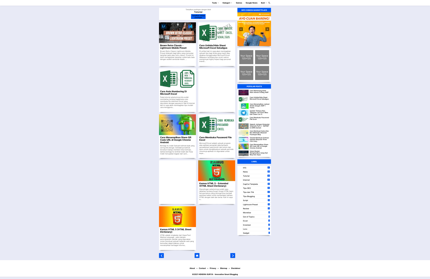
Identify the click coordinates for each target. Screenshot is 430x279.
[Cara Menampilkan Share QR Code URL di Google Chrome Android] (177, 124)
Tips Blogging (249, 196)
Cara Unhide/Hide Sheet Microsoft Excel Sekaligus (213, 46)
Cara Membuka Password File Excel (215, 138)
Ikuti (263, 3)
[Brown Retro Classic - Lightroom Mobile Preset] (177, 32)
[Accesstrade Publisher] (254, 29)
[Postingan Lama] (232, 255)
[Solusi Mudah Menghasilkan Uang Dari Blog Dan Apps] (244, 153)
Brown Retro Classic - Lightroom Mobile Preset (173, 46)
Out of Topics (249, 217)
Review (246, 208)
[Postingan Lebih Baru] (161, 255)
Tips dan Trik (248, 192)
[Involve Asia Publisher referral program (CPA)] (246, 57)
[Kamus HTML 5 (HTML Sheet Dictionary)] (177, 216)
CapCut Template (250, 184)
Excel (245, 221)
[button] (241, 29)
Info (244, 168)
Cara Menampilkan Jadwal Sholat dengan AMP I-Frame (259, 105)
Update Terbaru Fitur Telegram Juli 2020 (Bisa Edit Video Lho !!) (259, 112)
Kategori (226, 3)
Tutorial (246, 176)
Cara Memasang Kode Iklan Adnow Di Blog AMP (259, 91)
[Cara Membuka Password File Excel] (216, 124)
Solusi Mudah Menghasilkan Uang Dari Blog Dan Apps (259, 152)
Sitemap (223, 268)
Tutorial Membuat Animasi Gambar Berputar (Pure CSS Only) (259, 139)
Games (239, 3)
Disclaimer (235, 268)
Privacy (213, 268)
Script (245, 200)
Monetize (247, 212)
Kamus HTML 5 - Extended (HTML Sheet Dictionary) (213, 184)
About (192, 268)
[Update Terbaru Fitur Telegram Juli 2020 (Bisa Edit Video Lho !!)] (244, 113)
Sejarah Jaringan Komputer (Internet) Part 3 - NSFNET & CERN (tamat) (260, 126)
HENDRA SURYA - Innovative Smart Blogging (218, 274)
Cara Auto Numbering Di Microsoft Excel (173, 92)
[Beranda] (197, 255)
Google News (251, 3)
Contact (202, 268)
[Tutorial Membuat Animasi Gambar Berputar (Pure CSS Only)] (244, 139)
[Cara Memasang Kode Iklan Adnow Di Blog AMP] (244, 92)
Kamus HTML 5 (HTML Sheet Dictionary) (175, 230)
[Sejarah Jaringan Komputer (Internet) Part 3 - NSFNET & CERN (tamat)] (244, 126)
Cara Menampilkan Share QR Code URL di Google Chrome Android (175, 140)
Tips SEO (247, 188)
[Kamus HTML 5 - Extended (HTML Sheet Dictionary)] (216, 170)
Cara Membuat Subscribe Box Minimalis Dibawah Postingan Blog (259, 132)
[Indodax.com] (246, 73)
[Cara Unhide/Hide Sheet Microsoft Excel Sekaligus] (216, 32)
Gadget (246, 233)
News (245, 172)
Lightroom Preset (250, 204)
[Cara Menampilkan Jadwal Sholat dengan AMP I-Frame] (244, 106)
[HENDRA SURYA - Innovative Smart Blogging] (171, 3)
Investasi (247, 225)
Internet (246, 180)
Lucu (245, 229)
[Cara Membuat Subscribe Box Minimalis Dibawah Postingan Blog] (244, 133)
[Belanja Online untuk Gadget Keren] (262, 57)
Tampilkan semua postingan (198, 16)
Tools (214, 3)
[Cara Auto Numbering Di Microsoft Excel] (177, 78)
